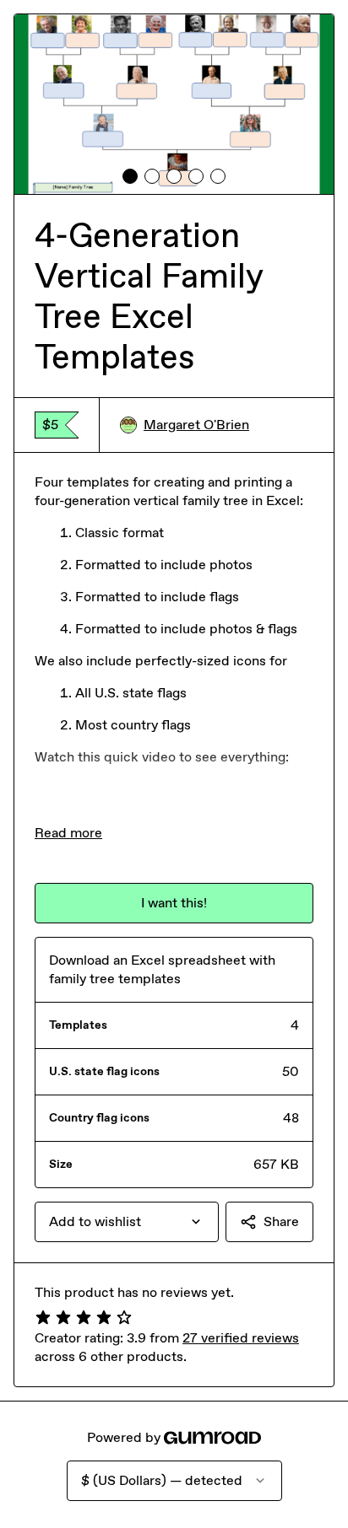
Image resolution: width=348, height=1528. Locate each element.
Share (281, 1221)
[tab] (130, 176)
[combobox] (127, 1222)
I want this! (174, 903)
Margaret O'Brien (196, 425)
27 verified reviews (240, 1338)
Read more (68, 833)
